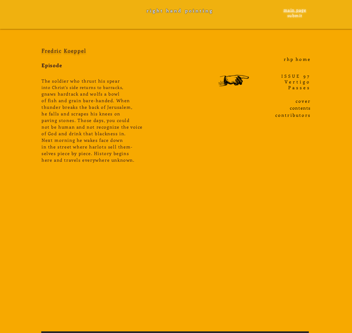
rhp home (297, 59)
